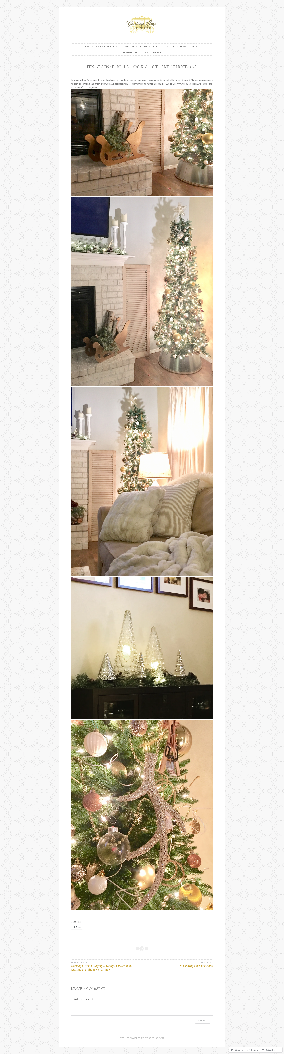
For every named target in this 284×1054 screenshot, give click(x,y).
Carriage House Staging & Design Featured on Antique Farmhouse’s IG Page (101, 966)
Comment (202, 1020)
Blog (195, 46)
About (143, 46)
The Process (127, 46)
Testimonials (178, 46)
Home (87, 46)
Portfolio (159, 46)
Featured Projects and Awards (142, 52)
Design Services (104, 46)
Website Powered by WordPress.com (142, 1038)
